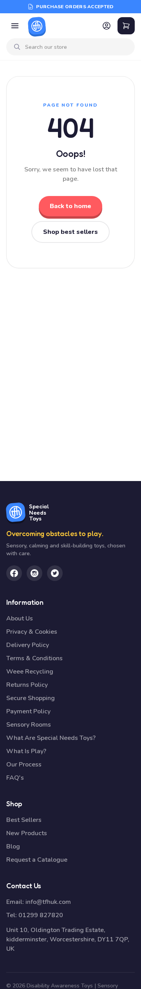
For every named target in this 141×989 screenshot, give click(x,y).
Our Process (24, 764)
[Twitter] (55, 573)
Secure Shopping (30, 698)
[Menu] (15, 25)
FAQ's (15, 777)
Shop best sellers (70, 232)
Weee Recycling (29, 671)
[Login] (106, 25)
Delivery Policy (27, 645)
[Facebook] (14, 573)
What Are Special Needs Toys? (51, 738)
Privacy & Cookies (31, 631)
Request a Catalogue (36, 859)
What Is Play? (26, 751)
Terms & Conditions (34, 658)
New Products (26, 833)
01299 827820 (40, 915)
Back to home (70, 206)
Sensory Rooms (28, 724)
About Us (19, 618)
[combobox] (76, 47)
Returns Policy (27, 685)
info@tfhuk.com (48, 902)
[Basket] (126, 25)
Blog (13, 846)
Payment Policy (28, 711)
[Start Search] (17, 46)
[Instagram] (34, 573)
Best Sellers (24, 820)
